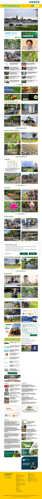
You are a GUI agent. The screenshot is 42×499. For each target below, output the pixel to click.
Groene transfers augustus (31, 425)
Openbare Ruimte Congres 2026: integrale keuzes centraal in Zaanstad (15, 385)
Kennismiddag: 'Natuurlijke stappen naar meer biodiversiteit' (29, 140)
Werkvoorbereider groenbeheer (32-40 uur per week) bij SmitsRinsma (14, 369)
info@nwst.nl (32, 474)
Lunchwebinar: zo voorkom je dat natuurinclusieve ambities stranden (15, 389)
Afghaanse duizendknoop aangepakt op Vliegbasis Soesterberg (10, 152)
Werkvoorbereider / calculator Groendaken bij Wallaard (15, 358)
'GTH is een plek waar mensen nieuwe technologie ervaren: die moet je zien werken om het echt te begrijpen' (32, 68)
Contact (17, 478)
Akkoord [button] (33, 253)
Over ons (18, 474)
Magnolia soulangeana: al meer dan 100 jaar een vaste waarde (29, 209)
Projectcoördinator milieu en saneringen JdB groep (15, 354)
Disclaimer (18, 485)
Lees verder (18, 250)
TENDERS (23, 383)
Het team (18, 481)
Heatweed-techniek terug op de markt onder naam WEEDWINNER (32, 77)
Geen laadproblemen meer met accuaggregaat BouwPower (32, 72)
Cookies (17, 488)
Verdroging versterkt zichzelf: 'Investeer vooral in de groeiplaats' (29, 152)
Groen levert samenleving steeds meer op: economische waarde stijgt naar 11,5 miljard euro (12, 46)
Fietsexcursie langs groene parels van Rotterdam (31, 63)
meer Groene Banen (12, 373)
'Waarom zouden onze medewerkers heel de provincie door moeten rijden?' (11, 294)
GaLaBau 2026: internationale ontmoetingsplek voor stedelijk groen (15, 393)
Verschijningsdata (19, 491)
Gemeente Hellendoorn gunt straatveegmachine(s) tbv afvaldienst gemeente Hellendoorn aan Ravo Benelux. (28, 385)
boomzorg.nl (26, 495)
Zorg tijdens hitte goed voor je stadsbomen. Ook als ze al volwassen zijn (28, 58)
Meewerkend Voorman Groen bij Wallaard (15, 365)
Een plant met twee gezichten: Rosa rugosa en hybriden (11, 209)
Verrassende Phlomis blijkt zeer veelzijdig (29, 197)
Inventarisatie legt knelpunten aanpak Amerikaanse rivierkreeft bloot (29, 266)
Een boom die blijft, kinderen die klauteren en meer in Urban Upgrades (29, 180)
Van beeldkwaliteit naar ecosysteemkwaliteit (27, 169)
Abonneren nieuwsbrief (20, 480)
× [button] (38, 243)
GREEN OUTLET (25, 338)
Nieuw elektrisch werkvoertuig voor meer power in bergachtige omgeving (15, 72)
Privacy (17, 487)
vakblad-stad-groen (33, 479)
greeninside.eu (23, 496)
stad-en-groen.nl (20, 495)
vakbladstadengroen (34, 480)
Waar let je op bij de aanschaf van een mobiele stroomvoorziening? (12, 123)
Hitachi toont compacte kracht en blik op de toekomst (12, 59)
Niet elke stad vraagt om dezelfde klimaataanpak (16, 27)
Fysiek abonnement (19, 476)
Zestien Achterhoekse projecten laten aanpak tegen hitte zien (12, 181)
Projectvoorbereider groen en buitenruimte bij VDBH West (15, 81)
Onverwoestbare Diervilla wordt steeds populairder (12, 197)
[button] (8, 253)
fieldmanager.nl (6, 495)
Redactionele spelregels (20, 483)
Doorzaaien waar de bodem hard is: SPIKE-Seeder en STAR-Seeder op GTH (15, 77)
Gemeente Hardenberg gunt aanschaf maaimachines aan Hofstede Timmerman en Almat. (29, 394)
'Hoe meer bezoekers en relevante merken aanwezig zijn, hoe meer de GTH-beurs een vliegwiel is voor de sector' (15, 68)
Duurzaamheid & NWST (20, 475)
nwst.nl (28, 496)
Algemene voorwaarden (20, 484)
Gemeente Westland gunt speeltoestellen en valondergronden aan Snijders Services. (29, 403)
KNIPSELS (6, 419)
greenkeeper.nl (13, 495)
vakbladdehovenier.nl (34, 495)
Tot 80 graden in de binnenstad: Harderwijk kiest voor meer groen (32, 434)
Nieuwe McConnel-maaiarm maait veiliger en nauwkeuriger (29, 123)
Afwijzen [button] (24, 253)
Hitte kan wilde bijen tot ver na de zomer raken (32, 81)
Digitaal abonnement (20, 479)
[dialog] (21, 249)
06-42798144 (32, 477)
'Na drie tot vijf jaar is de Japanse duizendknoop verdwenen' (29, 283)
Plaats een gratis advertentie (26, 343)
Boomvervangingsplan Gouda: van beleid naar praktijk (15, 63)
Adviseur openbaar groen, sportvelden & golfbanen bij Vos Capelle (14, 350)
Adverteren (18, 489)
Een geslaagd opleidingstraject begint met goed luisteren (11, 283)
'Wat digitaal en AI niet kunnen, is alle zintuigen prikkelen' (29, 47)
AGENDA (6, 383)
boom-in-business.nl (16, 496)
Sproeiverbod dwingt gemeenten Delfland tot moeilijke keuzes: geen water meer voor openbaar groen (32, 430)
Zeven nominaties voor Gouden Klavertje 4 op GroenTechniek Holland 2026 (29, 237)
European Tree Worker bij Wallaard (14, 361)
